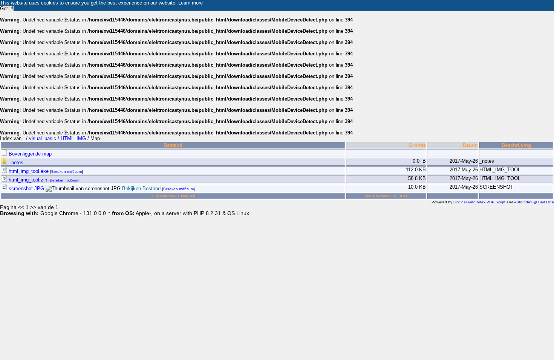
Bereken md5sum (66, 171)
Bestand (173, 145)
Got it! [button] (7, 8)
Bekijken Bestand (141, 188)
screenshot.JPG (26, 188)
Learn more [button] (190, 3)
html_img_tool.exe (28, 171)
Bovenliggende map (29, 154)
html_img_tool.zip (28, 180)
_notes (15, 162)
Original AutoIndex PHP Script (479, 202)
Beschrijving (516, 145)
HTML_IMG (73, 138)
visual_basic (42, 138)
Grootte (417, 145)
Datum (470, 145)
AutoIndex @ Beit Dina (534, 202)
